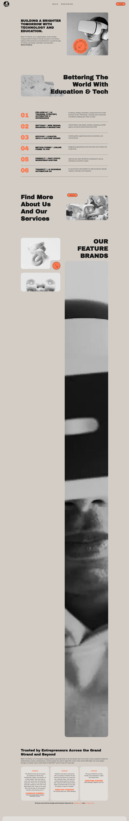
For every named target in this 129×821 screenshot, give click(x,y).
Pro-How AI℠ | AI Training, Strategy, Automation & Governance (46, 115)
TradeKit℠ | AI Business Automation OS (48, 170)
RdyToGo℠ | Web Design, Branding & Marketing (48, 126)
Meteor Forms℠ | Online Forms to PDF (48, 148)
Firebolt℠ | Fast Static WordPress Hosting (47, 159)
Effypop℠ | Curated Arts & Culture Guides (47, 137)
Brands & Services (67, 4)
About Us (55, 4)
